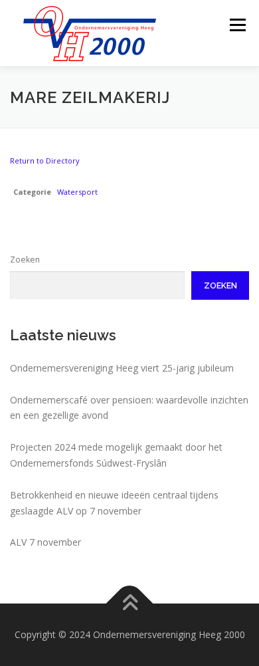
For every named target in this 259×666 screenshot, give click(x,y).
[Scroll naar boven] (129, 603)
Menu (237, 25)
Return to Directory (45, 161)
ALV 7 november (45, 542)
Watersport (77, 192)
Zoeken (25, 259)
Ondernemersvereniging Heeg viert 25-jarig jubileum (122, 368)
